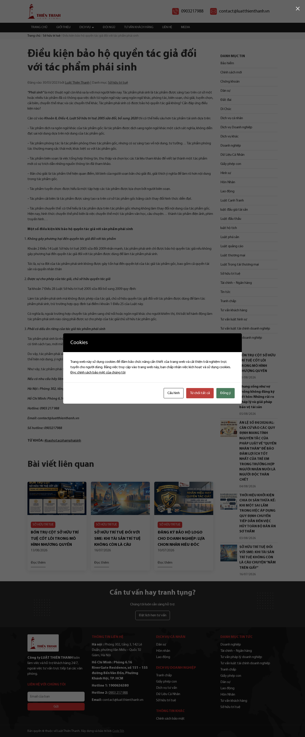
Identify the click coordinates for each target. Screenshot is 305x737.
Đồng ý (225, 393)
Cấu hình (173, 393)
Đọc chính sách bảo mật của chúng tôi (97, 372)
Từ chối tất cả (200, 393)
